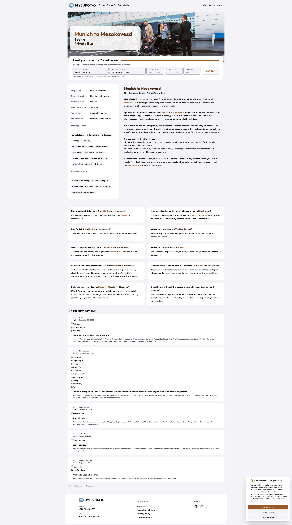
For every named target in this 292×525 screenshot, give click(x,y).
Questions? (142, 506)
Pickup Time (171, 69)
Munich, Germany (98, 90)
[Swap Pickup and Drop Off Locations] (108, 71)
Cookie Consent (144, 517)
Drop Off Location (118, 69)
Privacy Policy (143, 513)
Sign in (212, 5)
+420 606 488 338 (87, 509)
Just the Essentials (268, 517)
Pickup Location (80, 69)
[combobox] (90, 72)
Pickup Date (153, 69)
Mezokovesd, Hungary (100, 96)
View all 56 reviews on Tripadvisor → (82, 486)
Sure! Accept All (268, 507)
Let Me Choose (268, 512)
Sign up (219, 5)
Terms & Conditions (146, 510)
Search (210, 70)
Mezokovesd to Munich (100, 118)
